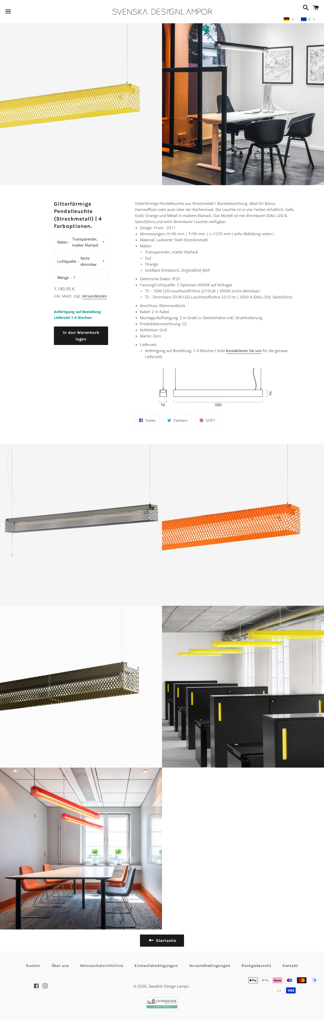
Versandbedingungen (210, 965)
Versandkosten (94, 296)
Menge (63, 277)
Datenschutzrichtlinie (102, 965)
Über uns (60, 965)
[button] (289, 19)
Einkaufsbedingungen (156, 965)
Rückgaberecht (256, 965)
